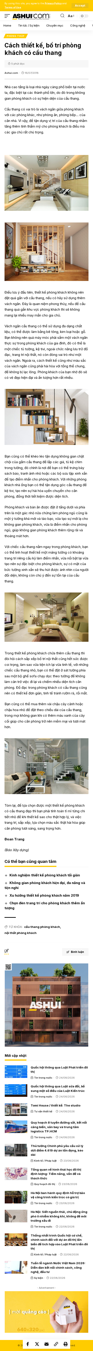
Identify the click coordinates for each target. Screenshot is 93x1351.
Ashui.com (11, 72)
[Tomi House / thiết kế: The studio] (16, 1109)
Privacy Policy (53, 3)
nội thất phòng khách (21, 933)
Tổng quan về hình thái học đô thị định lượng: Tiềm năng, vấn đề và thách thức (56, 1174)
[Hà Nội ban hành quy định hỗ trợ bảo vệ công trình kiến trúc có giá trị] (16, 1197)
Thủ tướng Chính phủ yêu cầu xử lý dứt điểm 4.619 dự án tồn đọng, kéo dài (57, 1150)
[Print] (65, 1344)
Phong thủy (16, 36)
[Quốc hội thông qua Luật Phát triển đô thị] (16, 1071)
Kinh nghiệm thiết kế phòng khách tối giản (44, 875)
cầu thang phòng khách (42, 927)
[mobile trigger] (8, 16)
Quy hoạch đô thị (44, 1184)
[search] (62, 16)
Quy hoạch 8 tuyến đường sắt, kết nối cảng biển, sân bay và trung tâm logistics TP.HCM (59, 1127)
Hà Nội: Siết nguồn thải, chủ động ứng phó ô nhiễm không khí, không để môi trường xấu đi (59, 1216)
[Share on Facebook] (27, 1344)
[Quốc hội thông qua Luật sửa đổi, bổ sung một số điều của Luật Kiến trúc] (16, 1090)
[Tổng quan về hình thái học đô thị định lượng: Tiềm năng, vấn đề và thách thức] (16, 1173)
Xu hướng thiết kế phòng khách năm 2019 (44, 895)
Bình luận (77, 952)
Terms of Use (13, 7)
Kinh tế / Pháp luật (45, 1160)
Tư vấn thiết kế (43, 1111)
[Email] (46, 1344)
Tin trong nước (43, 1077)
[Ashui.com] (31, 16)
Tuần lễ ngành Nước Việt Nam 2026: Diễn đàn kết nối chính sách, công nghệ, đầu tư (58, 1267)
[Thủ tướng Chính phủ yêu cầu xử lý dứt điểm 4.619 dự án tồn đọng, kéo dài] (16, 1150)
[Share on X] (37, 1344)
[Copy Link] (56, 1344)
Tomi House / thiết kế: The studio (55, 1105)
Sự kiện (38, 1277)
